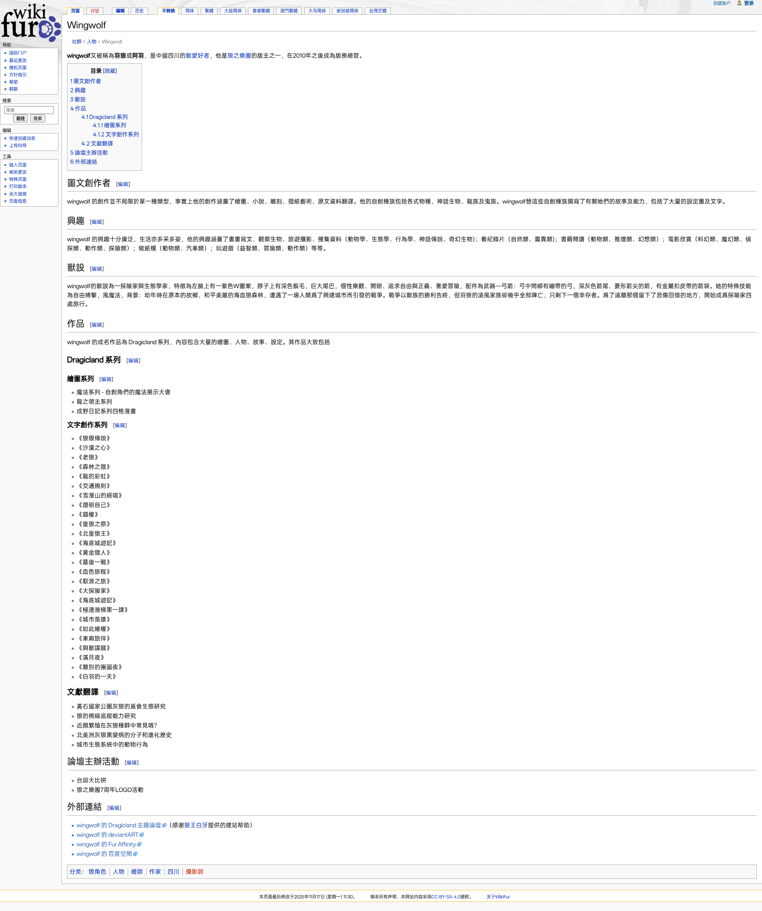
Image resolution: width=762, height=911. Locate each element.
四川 (173, 871)
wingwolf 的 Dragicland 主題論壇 (119, 825)
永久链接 (18, 194)
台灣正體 (378, 11)
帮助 (13, 82)
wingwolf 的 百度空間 (104, 853)
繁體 (209, 11)
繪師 (137, 871)
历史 (139, 11)
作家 (155, 871)
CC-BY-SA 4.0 (445, 896)
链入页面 (18, 165)
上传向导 (18, 145)
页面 (75, 11)
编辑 (123, 184)
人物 (91, 41)
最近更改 (18, 60)
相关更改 (18, 172)
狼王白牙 (196, 825)
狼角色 (97, 871)
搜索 (6, 100)
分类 (75, 871)
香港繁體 (261, 11)
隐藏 (110, 71)
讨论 (94, 11)
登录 (749, 3)
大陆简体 (233, 11)
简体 (189, 11)
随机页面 (18, 67)
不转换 (168, 11)
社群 (76, 41)
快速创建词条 (22, 138)
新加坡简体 (347, 11)
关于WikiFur (498, 896)
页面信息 (18, 201)
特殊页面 (18, 179)
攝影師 (195, 871)
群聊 (13, 89)
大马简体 (317, 11)
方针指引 (18, 74)
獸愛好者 (198, 55)
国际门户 (18, 53)
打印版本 (18, 186)
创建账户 (722, 3)
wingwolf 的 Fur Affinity (106, 844)
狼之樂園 (239, 55)
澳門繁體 (289, 11)
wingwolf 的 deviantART (108, 834)
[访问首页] (31, 21)
